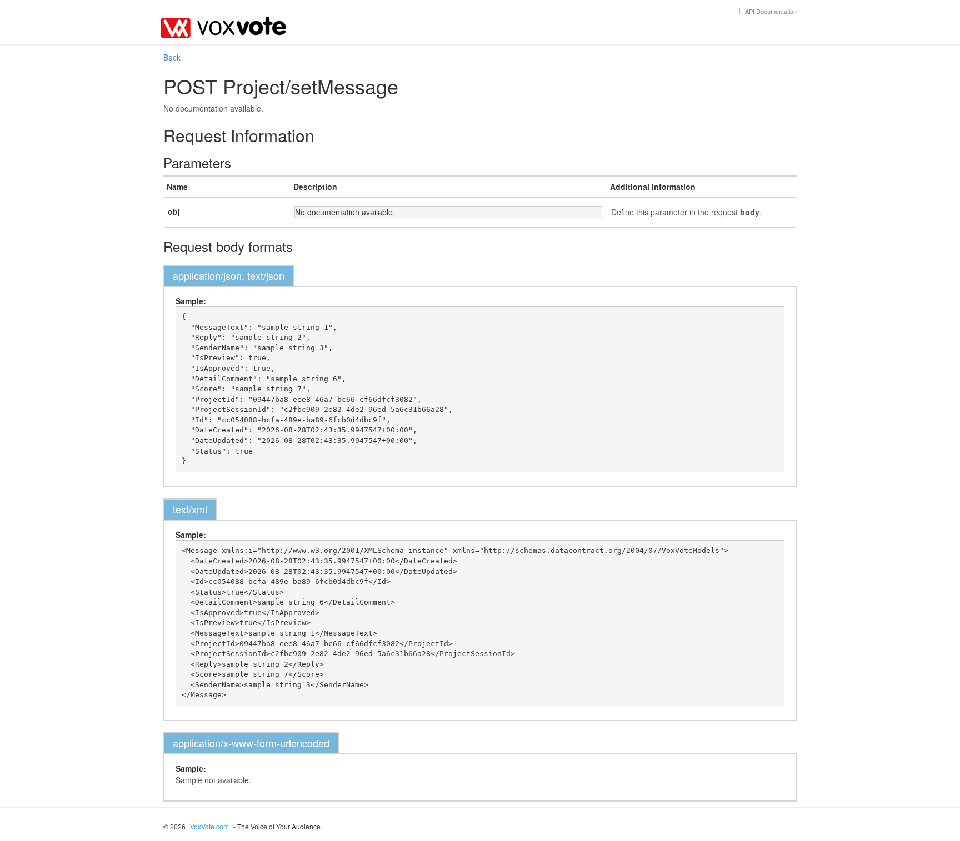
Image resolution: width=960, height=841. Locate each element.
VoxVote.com (209, 826)
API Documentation (771, 11)
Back (172, 57)
